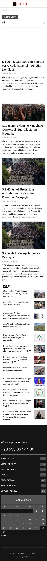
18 (10, 524)
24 (4, 528)
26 (17, 528)
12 (17, 520)
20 (23, 524)
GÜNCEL (4, 475)
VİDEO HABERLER (8, 464)
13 (23, 520)
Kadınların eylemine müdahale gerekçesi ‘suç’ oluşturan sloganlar (22, 129)
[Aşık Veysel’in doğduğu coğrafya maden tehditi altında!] (39, 327)
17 (4, 524)
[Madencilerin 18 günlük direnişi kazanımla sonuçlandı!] (39, 370)
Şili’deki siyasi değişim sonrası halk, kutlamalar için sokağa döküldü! (23, 65)
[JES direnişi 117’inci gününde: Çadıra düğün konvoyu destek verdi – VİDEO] (39, 294)
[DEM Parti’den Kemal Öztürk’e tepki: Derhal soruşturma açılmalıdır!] (39, 338)
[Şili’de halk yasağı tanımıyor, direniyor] (23, 235)
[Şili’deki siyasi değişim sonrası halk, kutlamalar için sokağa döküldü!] (23, 44)
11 (10, 520)
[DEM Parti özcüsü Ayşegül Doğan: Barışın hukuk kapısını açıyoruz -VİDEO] (39, 403)
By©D (26, 557)
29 (36, 528)
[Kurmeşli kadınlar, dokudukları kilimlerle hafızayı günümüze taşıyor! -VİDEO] (39, 360)
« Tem (3, 536)
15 (36, 520)
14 (30, 520)
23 (43, 524)
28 (30, 528)
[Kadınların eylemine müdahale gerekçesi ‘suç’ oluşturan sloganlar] (23, 107)
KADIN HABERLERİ (8, 486)
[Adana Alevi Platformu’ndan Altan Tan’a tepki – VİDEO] (39, 305)
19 (17, 524)
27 (23, 528)
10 (4, 520)
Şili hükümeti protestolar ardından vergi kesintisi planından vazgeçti (18, 193)
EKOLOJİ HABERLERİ (10, 491)
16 (43, 520)
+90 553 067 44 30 (17, 449)
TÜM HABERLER (7, 459)
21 (30, 524)
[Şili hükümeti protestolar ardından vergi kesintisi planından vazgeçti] (23, 171)
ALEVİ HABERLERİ (8, 469)
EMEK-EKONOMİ (8, 480)
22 (36, 524)
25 (10, 528)
